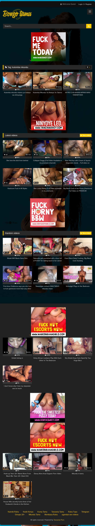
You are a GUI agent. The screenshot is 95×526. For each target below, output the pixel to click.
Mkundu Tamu (34, 515)
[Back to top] (87, 519)
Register (89, 4)
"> (30, 61)
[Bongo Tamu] (47, 14)
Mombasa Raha (51, 515)
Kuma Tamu (42, 512)
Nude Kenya (28, 512)
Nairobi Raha (13, 512)
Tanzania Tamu (57, 512)
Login (80, 4)
